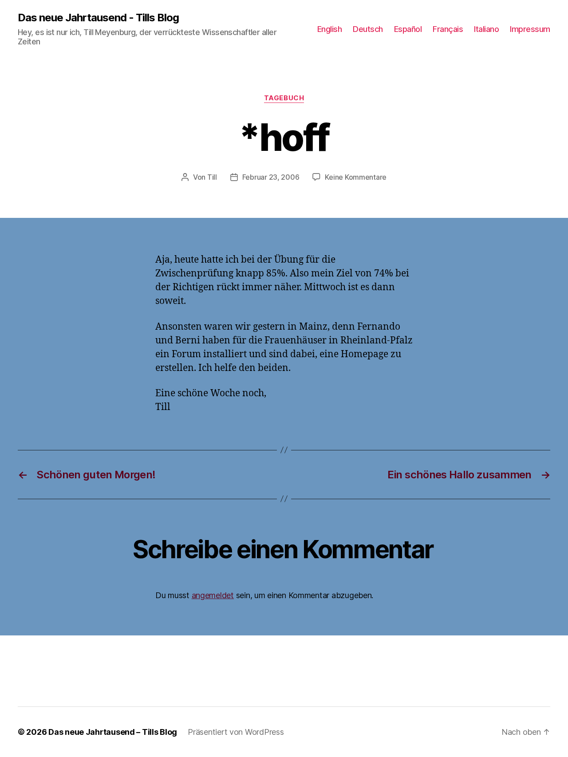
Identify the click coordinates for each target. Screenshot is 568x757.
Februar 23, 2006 (271, 177)
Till (212, 177)
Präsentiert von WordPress (236, 732)
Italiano (486, 29)
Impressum (530, 29)
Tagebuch (284, 98)
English (329, 29)
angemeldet (213, 595)
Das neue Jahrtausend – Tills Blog (112, 732)
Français (448, 29)
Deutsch (368, 29)
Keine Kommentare (356, 177)
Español (408, 29)
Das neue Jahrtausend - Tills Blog (98, 17)
